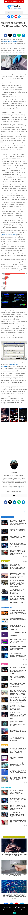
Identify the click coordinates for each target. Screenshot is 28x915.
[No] (26, 909)
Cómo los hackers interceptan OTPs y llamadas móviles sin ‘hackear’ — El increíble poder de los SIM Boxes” (18, 715)
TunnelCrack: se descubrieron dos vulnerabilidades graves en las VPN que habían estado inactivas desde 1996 (17, 567)
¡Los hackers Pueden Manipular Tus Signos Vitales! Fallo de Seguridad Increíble (18, 655)
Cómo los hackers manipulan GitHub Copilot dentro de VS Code (18, 531)
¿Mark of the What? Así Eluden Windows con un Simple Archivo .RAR (18, 641)
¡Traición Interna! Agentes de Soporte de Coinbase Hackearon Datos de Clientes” (18, 771)
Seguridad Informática (17, 509)
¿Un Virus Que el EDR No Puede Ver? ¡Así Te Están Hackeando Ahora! (18, 822)
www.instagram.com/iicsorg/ (14, 487)
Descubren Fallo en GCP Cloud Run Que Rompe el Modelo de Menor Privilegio (18, 648)
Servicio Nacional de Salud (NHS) (17, 511)
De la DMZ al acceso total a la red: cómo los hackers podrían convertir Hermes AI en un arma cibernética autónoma (18, 523)
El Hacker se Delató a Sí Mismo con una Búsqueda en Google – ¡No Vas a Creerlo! (18, 779)
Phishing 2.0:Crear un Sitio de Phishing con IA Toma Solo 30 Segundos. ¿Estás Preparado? (18, 730)
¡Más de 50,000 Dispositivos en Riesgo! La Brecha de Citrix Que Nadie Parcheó (18, 634)
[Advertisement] (14, 440)
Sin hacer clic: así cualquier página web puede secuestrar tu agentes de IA (18, 545)
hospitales (7, 511)
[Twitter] (14, 495)
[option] (5, 415)
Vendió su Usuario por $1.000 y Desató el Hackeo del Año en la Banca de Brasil (18, 764)
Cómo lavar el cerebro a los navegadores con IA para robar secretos (17, 538)
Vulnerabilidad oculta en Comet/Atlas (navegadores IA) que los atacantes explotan (18, 620)
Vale (14, 912)
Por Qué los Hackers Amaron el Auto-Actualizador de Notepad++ (18, 757)
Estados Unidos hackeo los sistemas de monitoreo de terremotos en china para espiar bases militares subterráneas (17, 583)
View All (25, 556)
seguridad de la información (9, 41)
